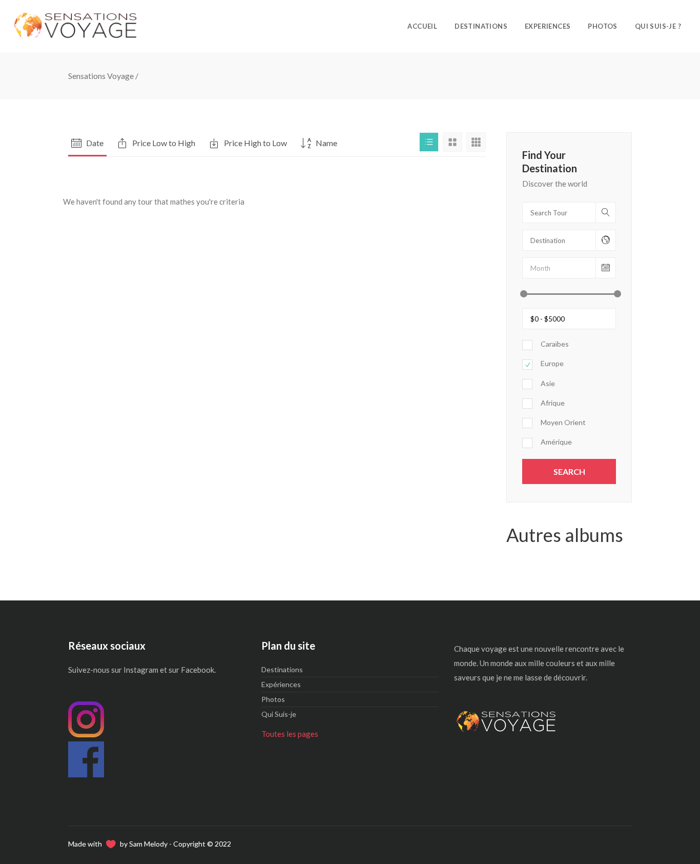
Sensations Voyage (101, 76)
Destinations (282, 669)
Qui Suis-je (278, 714)
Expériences (281, 684)
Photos (273, 699)
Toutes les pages (289, 733)
